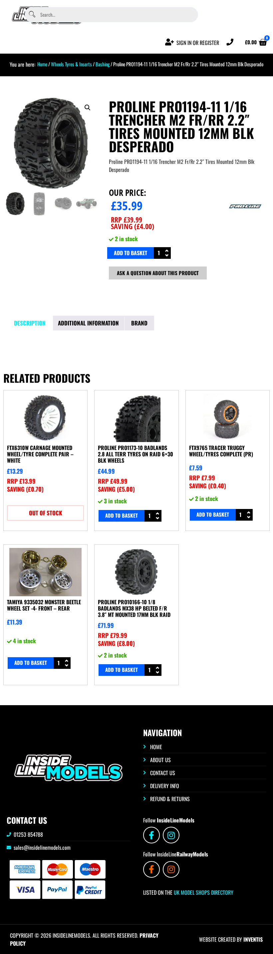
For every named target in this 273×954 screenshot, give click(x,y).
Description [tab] (30, 323)
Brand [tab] (139, 323)
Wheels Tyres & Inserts (71, 64)
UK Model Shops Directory (202, 892)
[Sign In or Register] (169, 42)
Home (42, 64)
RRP (126, 219)
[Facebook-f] (151, 835)
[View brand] (245, 225)
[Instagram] (171, 835)
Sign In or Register (197, 43)
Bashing (103, 64)
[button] (88, 108)
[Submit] (32, 14)
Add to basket (130, 253)
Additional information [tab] (88, 323)
